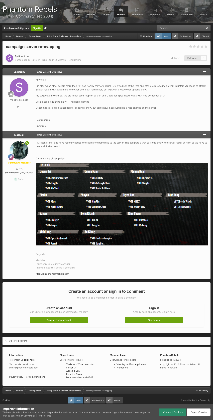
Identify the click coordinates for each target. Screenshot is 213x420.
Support (154, 14)
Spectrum (23, 56)
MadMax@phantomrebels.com (52, 273)
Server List (71, 367)
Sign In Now (154, 320)
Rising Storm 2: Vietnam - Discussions (61, 59)
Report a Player (74, 374)
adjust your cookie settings (103, 412)
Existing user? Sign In (16, 28)
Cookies (6, 400)
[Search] (207, 28)
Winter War (187, 14)
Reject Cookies (198, 412)
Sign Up (37, 28)
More (203, 14)
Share (176, 58)
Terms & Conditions (35, 376)
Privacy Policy (16, 376)
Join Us (106, 14)
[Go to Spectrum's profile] (9, 58)
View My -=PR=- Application (131, 364)
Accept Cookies (174, 412)
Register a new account (59, 320)
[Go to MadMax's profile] (19, 150)
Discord (91, 14)
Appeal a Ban (73, 370)
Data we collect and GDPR (79, 377)
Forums (121, 14)
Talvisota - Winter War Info (80, 364)
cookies (23, 412)
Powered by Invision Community (196, 400)
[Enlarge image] (122, 203)
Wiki (169, 14)
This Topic (195, 28)
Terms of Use (44, 415)
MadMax (19, 134)
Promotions (122, 367)
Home (77, 14)
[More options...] (204, 72)
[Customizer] (46, 28)
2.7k (20, 169)
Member (136, 14)
